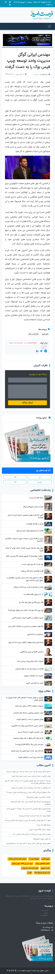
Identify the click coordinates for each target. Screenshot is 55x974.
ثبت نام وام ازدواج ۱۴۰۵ (42, 872)
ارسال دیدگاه (27, 402)
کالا (15, 482)
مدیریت (36, 74)
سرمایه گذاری (44, 197)
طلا (15, 477)
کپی (43, 346)
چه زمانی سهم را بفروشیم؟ (42, 839)
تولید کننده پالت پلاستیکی (30, 868)
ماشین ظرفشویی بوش (43, 863)
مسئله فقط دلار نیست (43, 825)
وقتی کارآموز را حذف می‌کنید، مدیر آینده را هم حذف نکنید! (31, 776)
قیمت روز (45, 910)
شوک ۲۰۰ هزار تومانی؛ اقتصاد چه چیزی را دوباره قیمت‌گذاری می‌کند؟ (28, 820)
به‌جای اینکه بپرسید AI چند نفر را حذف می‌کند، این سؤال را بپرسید (28, 771)
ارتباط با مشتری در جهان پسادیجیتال (38, 797)
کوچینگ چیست (34, 859)
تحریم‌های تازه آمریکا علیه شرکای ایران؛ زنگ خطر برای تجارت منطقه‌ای (30, 803)
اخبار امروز (45, 334)
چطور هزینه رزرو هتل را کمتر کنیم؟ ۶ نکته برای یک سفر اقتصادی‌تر (28, 843)
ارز (40, 477)
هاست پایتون (45, 868)
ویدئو (46, 913)
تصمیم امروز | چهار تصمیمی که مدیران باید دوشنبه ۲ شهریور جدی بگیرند (29, 810)
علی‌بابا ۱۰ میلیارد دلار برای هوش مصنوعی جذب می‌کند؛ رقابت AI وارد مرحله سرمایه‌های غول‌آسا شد (28, 782)
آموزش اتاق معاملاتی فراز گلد (17, 859)
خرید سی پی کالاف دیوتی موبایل (22, 863)
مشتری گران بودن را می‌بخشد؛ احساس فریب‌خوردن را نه (32, 834)
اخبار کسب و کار (33, 334)
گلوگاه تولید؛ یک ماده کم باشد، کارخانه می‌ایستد (35, 816)
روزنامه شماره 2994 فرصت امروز (40, 829)
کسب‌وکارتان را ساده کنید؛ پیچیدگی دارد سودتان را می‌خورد (31, 788)
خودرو (40, 482)
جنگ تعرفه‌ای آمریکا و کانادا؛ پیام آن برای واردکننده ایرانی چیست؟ (28, 792)
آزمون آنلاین (46, 859)
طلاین (29, 872)
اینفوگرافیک (44, 915)
